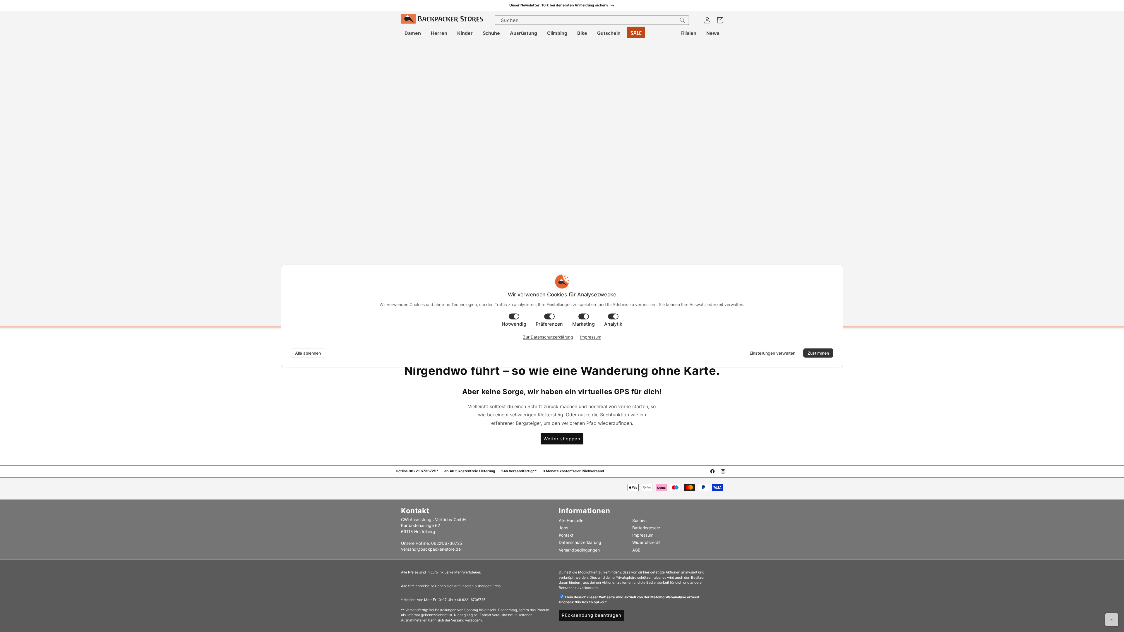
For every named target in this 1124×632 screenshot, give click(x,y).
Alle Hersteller (572, 520)
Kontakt (566, 535)
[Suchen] (682, 20)
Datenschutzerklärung (580, 542)
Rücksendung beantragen (591, 615)
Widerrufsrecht (646, 542)
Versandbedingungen (579, 549)
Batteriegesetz (646, 527)
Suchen (639, 520)
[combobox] (592, 20)
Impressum (642, 535)
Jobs (563, 527)
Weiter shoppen (562, 439)
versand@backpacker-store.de (431, 549)
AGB (636, 549)
